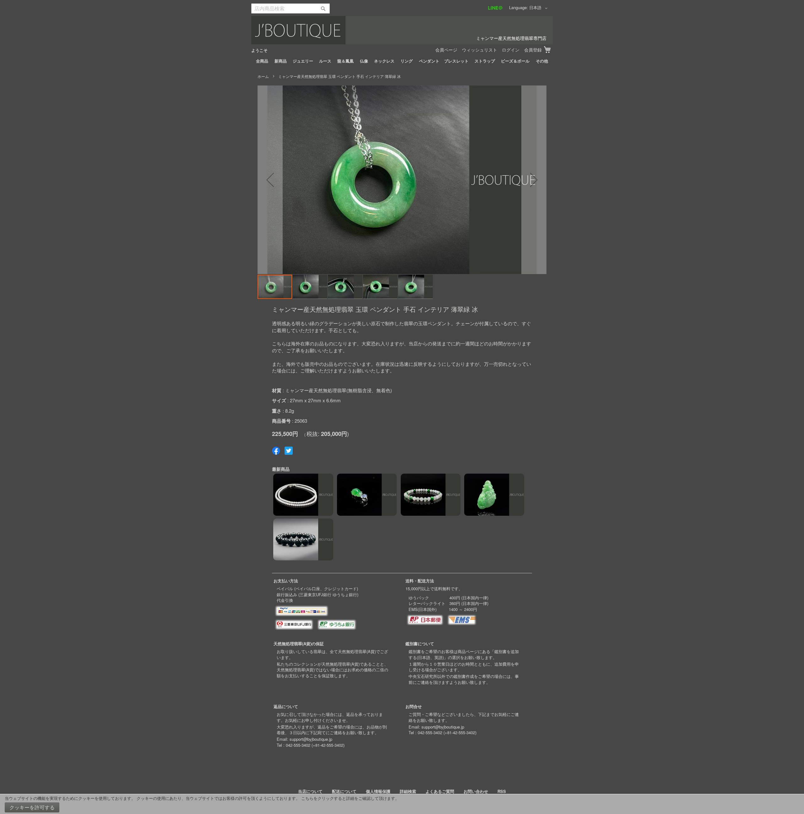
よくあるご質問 (440, 791)
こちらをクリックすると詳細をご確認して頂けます (348, 798)
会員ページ (446, 50)
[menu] (402, 61)
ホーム (263, 76)
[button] (539, 8)
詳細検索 (408, 791)
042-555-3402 (298, 745)
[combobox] (290, 8)
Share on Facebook (276, 451)
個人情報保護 (378, 791)
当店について (310, 791)
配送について (344, 791)
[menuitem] (262, 61)
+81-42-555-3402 (328, 745)
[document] (402, 804)
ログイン (510, 50)
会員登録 (533, 50)
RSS (501, 791)
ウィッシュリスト (479, 50)
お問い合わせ (476, 791)
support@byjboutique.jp (311, 739)
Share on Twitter (289, 451)
